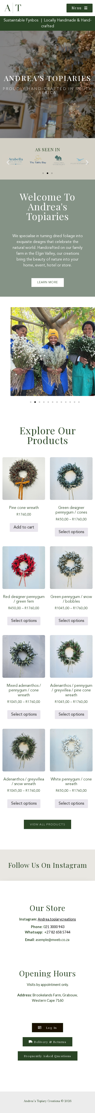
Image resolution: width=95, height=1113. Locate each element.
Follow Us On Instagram (47, 865)
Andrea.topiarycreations (57, 919)
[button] (8, 162)
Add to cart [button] (24, 527)
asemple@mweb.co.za (53, 940)
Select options (71, 532)
